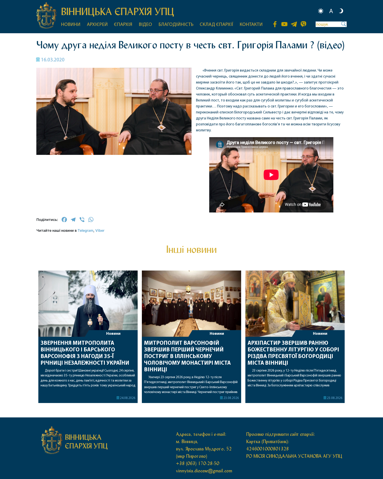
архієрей (97, 24)
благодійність (175, 24)
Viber (99, 230)
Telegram (85, 230)
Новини (113, 334)
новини (70, 24)
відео (145, 24)
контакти (251, 24)
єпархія (123, 24)
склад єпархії (216, 24)
